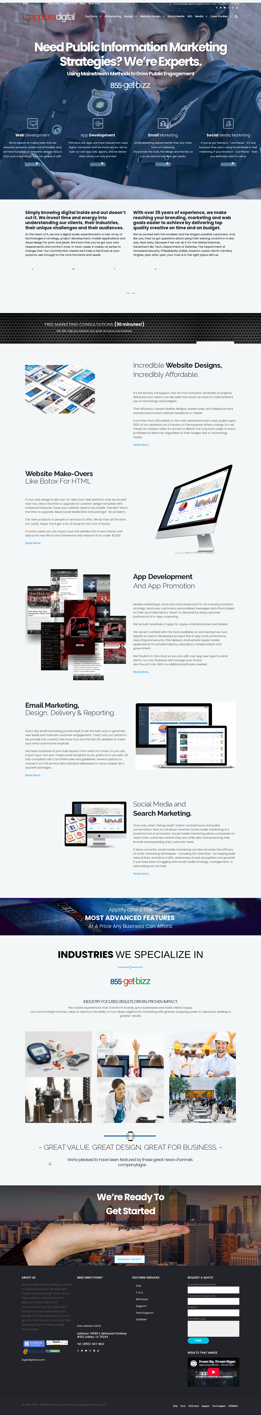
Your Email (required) (201, 1296)
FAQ (138, 1286)
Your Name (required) (202, 1284)
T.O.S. (139, 1292)
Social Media (176, 16)
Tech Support (145, 1313)
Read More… (141, 445)
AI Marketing (113, 16)
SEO (189, 16)
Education (54, 3)
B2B (25, 3)
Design (128, 16)
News (83, 3)
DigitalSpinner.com (33, 1360)
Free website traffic (89, 1326)
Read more (31, 164)
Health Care (70, 3)
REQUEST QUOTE (129, 1259)
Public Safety (37, 3)
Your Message (197, 1318)
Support (141, 1306)
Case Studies (219, 16)
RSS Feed (142, 1299)
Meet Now (94, 3)
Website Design (150, 16)
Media (199, 16)
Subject (193, 1307)
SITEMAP (141, 1319)
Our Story (91, 16)
